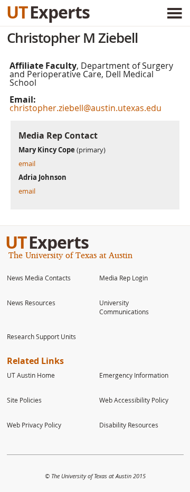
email (26, 163)
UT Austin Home (31, 375)
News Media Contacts (39, 278)
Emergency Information (133, 375)
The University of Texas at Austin (70, 255)
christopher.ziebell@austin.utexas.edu (86, 108)
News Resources (31, 302)
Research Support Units (41, 336)
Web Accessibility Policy (133, 400)
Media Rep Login (123, 278)
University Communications (124, 307)
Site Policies (24, 400)
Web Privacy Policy (34, 425)
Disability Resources (128, 425)
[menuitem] (49, 277)
